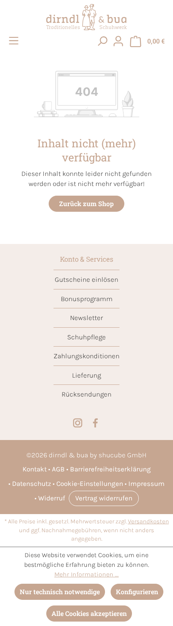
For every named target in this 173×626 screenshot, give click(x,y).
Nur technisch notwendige (60, 591)
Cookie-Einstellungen (89, 483)
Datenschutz (31, 483)
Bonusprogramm (87, 299)
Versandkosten (148, 521)
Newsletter (86, 318)
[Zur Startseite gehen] (86, 17)
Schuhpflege (86, 337)
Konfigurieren (137, 591)
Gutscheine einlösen (86, 279)
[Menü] (15, 41)
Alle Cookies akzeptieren (89, 613)
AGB (58, 469)
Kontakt (35, 469)
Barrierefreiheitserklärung (110, 469)
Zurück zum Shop (86, 203)
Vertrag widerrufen (103, 498)
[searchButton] (102, 41)
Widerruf (51, 498)
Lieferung (86, 375)
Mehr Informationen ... (86, 574)
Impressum (146, 483)
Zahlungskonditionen (86, 356)
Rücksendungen (86, 394)
